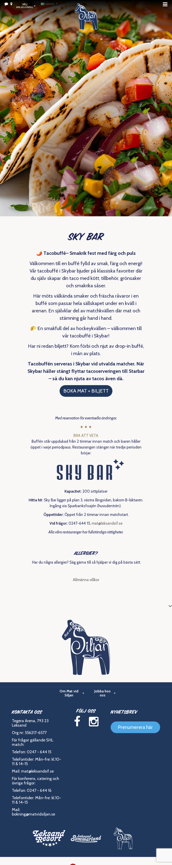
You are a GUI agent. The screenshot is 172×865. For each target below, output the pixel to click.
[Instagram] (93, 721)
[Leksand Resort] (49, 838)
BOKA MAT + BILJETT (86, 391)
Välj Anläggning (24, 5)
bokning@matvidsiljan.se (33, 814)
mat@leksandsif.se (107, 523)
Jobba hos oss (102, 693)
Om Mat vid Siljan (69, 693)
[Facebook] (77, 721)
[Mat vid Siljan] (86, 22)
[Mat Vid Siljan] (123, 838)
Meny (166, 4)
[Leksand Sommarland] (86, 838)
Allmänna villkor (86, 579)
